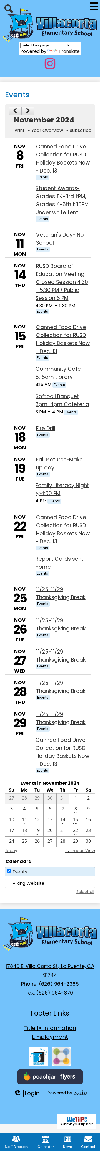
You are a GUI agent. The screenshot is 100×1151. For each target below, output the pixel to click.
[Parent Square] (61, 1056)
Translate (69, 51)
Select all (85, 891)
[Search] (9, 9)
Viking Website (28, 883)
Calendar (46, 1146)
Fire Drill (45, 428)
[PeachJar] (50, 1076)
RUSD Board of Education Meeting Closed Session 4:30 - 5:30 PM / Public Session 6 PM (62, 282)
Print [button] (19, 130)
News (67, 1146)
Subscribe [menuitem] (80, 130)
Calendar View (80, 850)
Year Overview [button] (47, 130)
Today (11, 850)
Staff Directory (16, 1146)
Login (26, 1093)
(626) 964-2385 (59, 983)
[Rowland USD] (38, 1056)
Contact (88, 1146)
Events (19, 872)
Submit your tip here (76, 1124)
